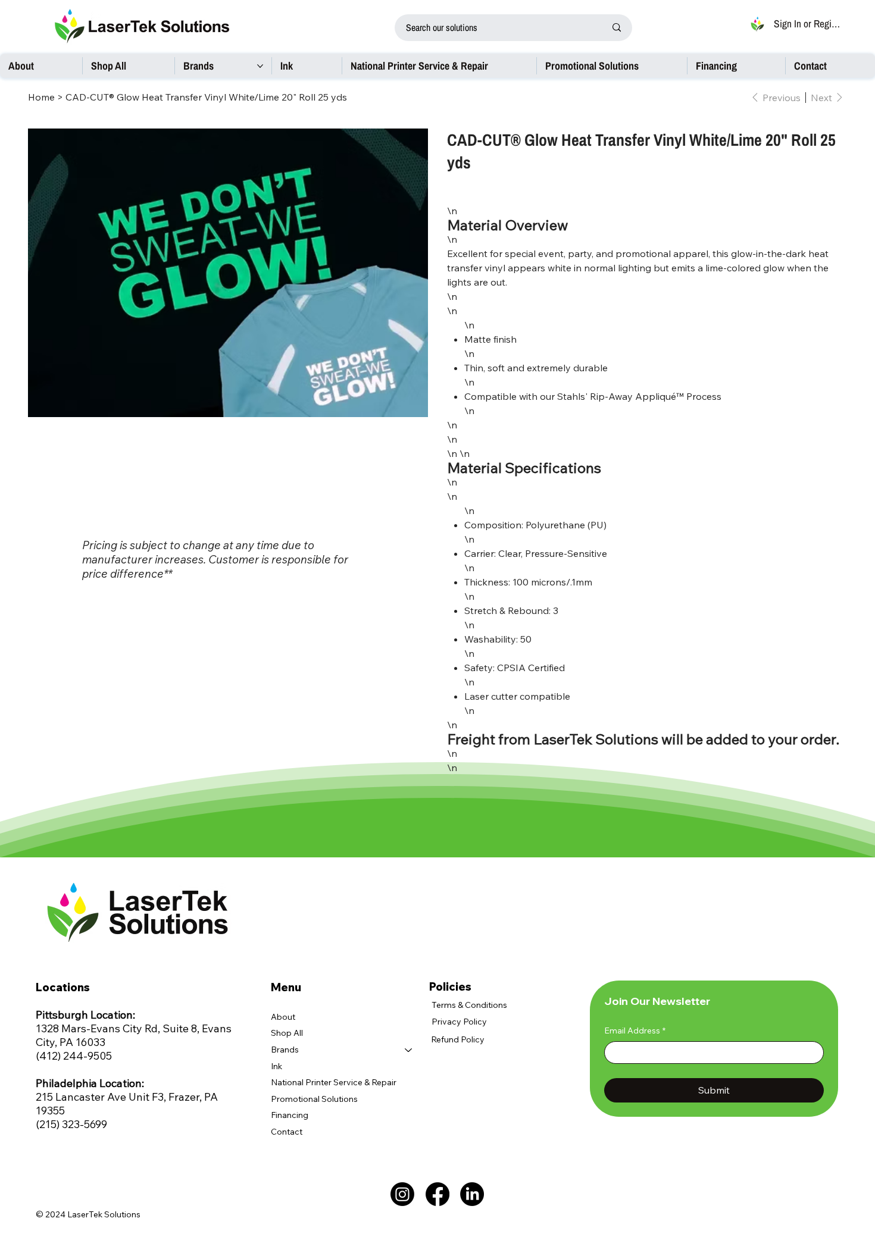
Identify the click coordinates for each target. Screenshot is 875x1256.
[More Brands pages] (260, 66)
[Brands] (409, 1050)
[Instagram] (402, 1194)
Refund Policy (458, 1039)
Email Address (634, 1030)
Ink (276, 1066)
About (283, 1016)
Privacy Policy (459, 1021)
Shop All (287, 1033)
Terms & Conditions (469, 1005)
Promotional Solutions (314, 1099)
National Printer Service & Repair (333, 1082)
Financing (289, 1115)
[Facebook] (437, 1194)
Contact (286, 1131)
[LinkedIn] (472, 1194)
